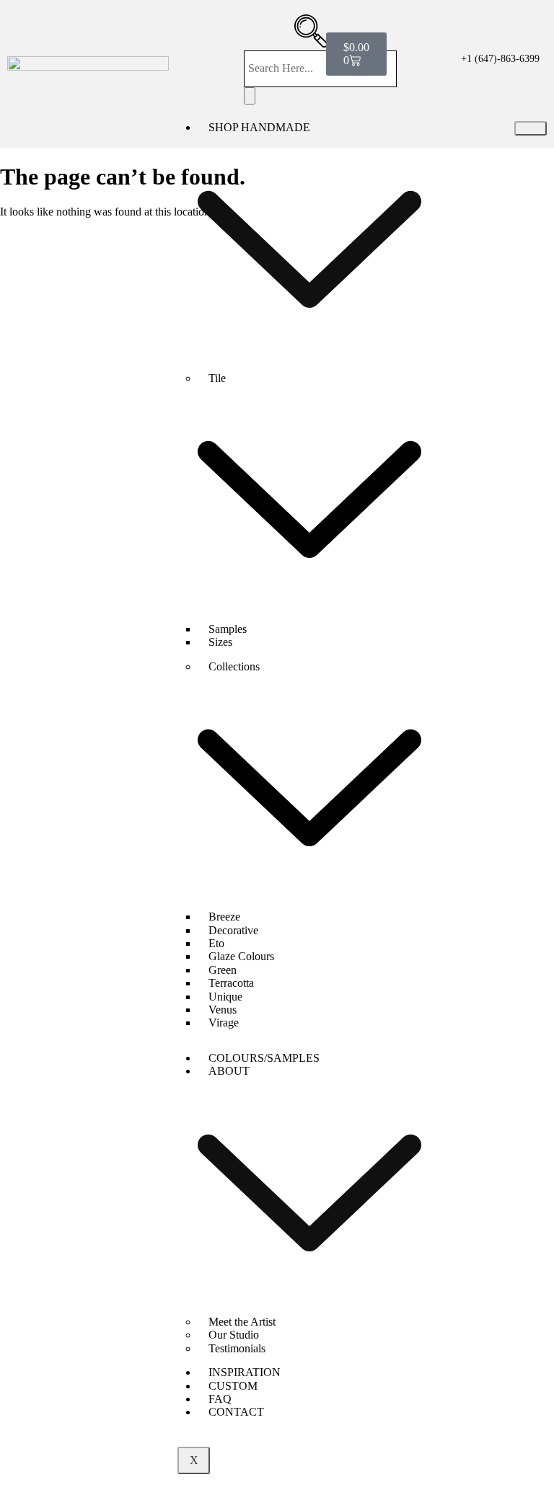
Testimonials (236, 1348)
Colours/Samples (264, 1058)
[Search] (249, 96)
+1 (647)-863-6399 (500, 58)
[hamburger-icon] (530, 128)
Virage (223, 1022)
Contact (236, 1412)
